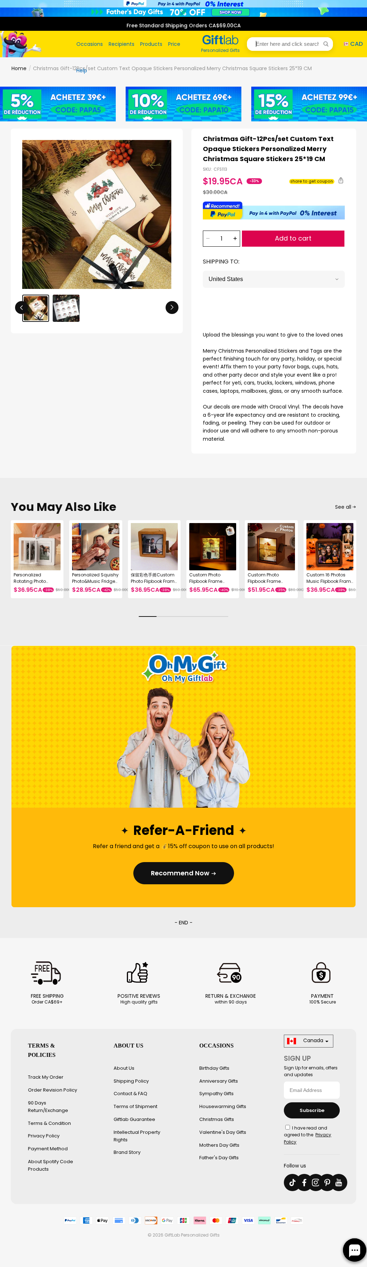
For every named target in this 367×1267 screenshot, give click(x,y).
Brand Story (127, 1152)
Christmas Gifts (216, 1119)
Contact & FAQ (130, 1093)
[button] (290, 44)
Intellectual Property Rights (137, 1136)
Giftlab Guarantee (134, 1119)
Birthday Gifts (214, 1068)
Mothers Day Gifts (219, 1145)
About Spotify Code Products (50, 1165)
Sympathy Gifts (216, 1093)
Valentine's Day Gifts (222, 1132)
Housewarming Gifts (222, 1106)
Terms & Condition (49, 1123)
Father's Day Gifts (219, 1157)
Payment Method (48, 1148)
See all (343, 507)
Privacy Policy (43, 1135)
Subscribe (312, 1110)
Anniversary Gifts (218, 1081)
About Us (124, 1068)
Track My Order (45, 1077)
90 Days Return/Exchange (48, 1106)
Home (19, 68)
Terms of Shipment (135, 1106)
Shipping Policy (131, 1081)
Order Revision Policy (52, 1090)
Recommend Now (180, 873)
